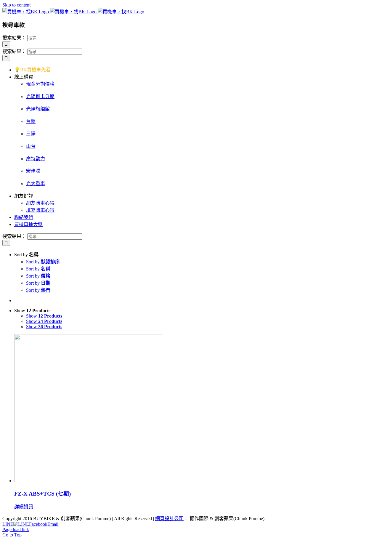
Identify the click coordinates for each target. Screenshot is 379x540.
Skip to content (16, 4)
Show (44, 315)
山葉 (31, 146)
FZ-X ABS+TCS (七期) (42, 494)
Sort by (43, 261)
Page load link (15, 529)
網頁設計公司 (169, 518)
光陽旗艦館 (38, 108)
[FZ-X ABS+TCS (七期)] (195, 408)
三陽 (31, 133)
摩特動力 (35, 158)
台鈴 (31, 121)
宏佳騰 (33, 171)
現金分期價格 (40, 83)
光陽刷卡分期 (40, 96)
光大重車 (35, 183)
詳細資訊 (23, 506)
